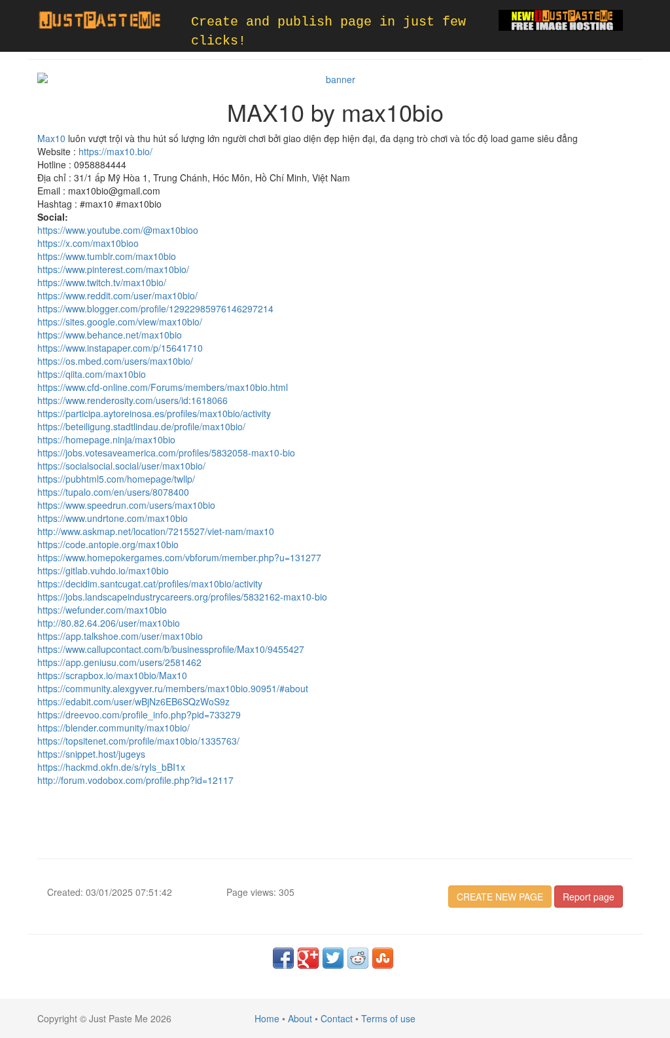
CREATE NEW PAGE (500, 896)
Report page (588, 896)
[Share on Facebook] (283, 958)
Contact (337, 1018)
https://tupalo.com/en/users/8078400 (113, 491)
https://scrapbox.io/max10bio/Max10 (112, 675)
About (300, 1018)
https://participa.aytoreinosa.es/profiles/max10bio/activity (154, 413)
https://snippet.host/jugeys (91, 753)
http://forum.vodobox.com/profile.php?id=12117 (135, 780)
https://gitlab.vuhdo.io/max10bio (103, 570)
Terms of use (388, 1018)
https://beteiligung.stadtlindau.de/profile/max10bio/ (141, 426)
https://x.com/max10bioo (88, 243)
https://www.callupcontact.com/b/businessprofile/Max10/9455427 (170, 649)
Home (267, 1018)
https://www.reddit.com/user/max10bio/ (117, 295)
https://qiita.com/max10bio (91, 373)
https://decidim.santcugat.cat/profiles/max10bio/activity (149, 583)
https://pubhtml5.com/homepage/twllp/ (116, 478)
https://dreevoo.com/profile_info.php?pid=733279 (139, 714)
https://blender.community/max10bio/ (113, 727)
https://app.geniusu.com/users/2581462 (119, 662)
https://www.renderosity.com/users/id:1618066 (132, 400)
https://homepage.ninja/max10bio (106, 439)
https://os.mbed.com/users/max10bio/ (115, 360)
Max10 (51, 138)
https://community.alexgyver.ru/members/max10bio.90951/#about (172, 688)
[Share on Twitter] (333, 958)
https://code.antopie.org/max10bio (108, 544)
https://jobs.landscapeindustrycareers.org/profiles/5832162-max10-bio (182, 596)
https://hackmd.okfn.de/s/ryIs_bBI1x (111, 766)
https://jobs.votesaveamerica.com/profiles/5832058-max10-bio (166, 452)
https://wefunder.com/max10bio (102, 609)
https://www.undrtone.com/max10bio (112, 518)
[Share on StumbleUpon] (382, 958)
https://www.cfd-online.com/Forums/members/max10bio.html (162, 387)
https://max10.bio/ (115, 151)
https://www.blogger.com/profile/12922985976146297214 (155, 308)
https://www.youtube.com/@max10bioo (117, 229)
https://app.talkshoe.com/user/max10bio (120, 635)
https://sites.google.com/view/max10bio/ (119, 321)
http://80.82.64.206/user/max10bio (108, 622)
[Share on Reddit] (357, 958)
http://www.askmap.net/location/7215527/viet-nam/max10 (155, 531)
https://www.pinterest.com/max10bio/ (113, 269)
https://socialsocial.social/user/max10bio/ (121, 465)
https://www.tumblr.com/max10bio (106, 256)
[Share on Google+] (308, 958)
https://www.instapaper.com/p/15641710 (120, 347)
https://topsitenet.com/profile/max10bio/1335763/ (138, 740)
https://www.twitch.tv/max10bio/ (101, 282)
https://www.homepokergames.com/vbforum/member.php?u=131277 (179, 557)
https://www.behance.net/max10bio (109, 334)
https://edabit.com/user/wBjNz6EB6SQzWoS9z (133, 701)
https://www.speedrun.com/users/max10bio (126, 504)
